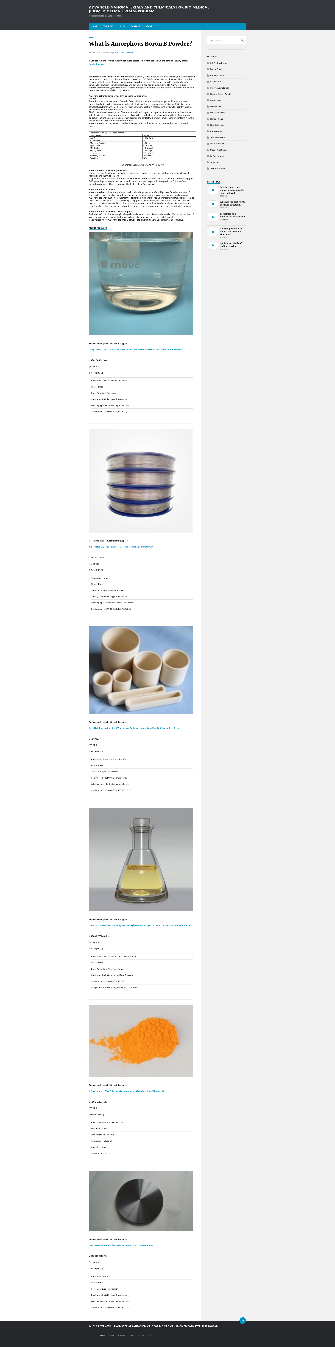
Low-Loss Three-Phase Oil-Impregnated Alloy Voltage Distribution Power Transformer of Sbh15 (139, 925)
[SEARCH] (242, 40)
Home (94, 26)
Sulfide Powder (217, 156)
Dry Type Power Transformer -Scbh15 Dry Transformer (121, 546)
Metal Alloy (215, 106)
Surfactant (215, 162)
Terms (131, 1335)
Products (108, 26)
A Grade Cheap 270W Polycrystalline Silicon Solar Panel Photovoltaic (127, 1091)
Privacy (141, 1335)
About (149, 26)
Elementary (215, 81)
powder (130, 52)
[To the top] (242, 1320)
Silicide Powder (217, 143)
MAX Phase (215, 100)
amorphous (120, 52)
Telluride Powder (217, 168)
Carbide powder (217, 75)
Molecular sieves (217, 112)
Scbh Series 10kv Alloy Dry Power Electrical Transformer (121, 1245)
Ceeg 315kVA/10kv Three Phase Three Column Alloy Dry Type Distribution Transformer (136, 349)
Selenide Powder (217, 137)
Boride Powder (217, 69)
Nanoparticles (216, 118)
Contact (135, 26)
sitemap (151, 1335)
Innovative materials (219, 87)
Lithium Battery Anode (220, 94)
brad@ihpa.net (96, 64)
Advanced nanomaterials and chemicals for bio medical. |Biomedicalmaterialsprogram (150, 9)
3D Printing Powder (219, 63)
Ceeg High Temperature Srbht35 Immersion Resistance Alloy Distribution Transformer (135, 728)
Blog (122, 26)
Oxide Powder (216, 131)
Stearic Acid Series (218, 149)
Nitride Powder (217, 125)
